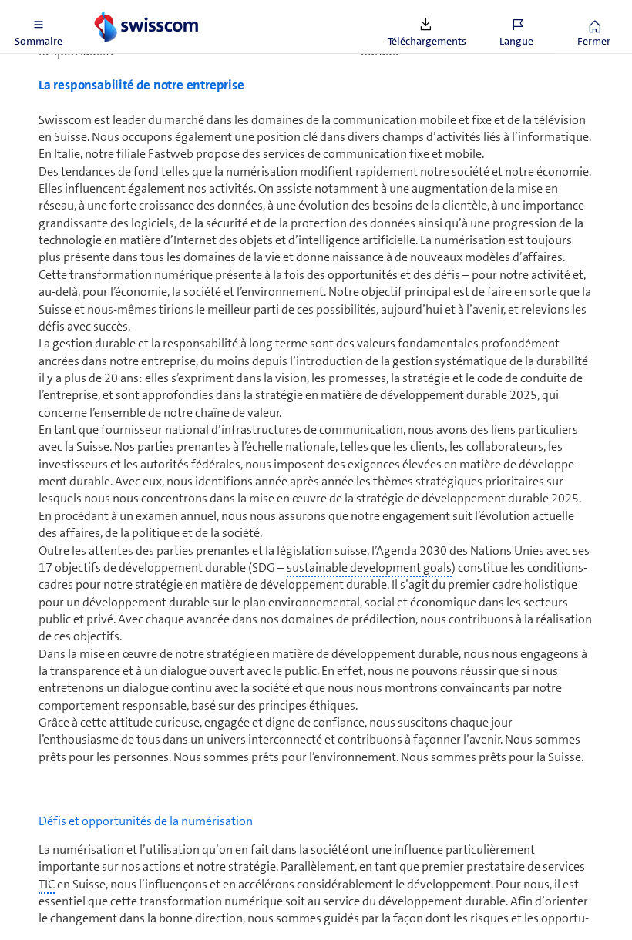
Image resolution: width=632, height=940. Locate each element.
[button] (38, 27)
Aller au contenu (116, 9)
